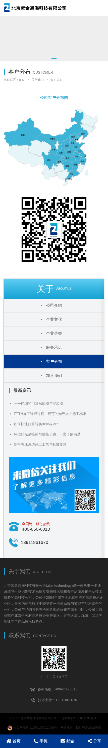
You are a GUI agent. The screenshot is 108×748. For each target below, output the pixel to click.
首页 (22, 80)
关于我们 (38, 80)
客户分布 (56, 80)
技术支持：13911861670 (57, 700)
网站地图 (67, 727)
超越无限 (95, 727)
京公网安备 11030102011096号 (35, 727)
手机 (43, 741)
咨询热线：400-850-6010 (57, 689)
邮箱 (70, 741)
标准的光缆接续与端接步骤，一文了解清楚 (47, 434)
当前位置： (11, 80)
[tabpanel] (54, 38)
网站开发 (82, 727)
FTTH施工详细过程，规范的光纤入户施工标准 (50, 414)
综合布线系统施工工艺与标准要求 (40, 444)
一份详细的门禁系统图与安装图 (38, 403)
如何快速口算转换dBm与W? (36, 424)
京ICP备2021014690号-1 (79, 718)
